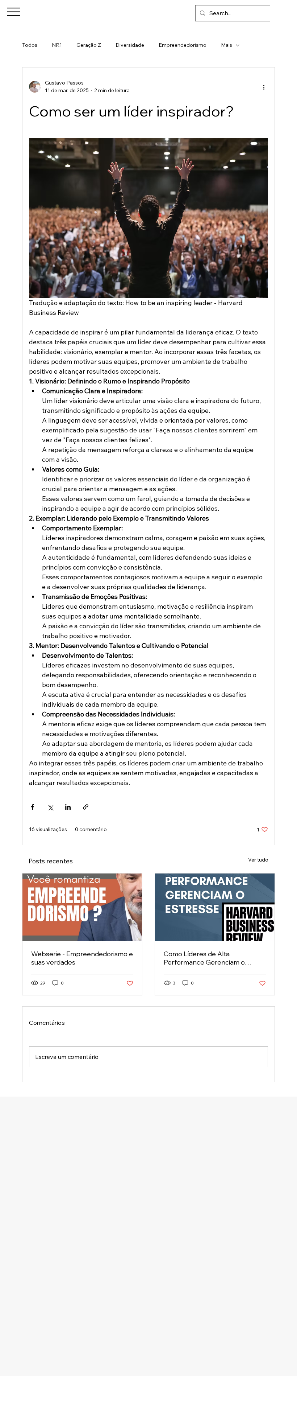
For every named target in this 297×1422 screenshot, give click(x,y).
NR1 (57, 45)
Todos (29, 45)
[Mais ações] (263, 86)
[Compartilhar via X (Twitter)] (50, 807)
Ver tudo (258, 859)
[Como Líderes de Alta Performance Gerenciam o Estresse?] (215, 907)
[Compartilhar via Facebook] (32, 807)
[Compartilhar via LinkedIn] (67, 807)
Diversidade (130, 45)
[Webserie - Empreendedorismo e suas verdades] (82, 907)
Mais (226, 45)
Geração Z (88, 45)
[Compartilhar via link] (85, 807)
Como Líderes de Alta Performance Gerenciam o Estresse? (204, 958)
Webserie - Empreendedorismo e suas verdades (82, 958)
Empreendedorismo (182, 45)
